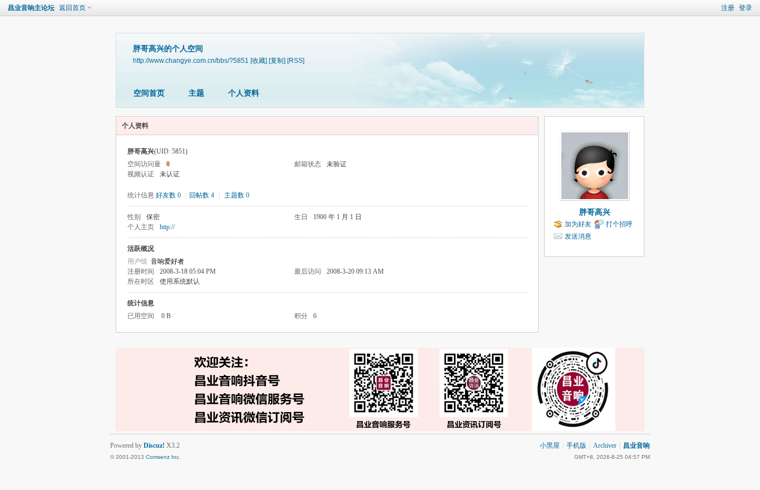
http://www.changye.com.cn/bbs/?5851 (191, 60)
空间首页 (149, 93)
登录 (745, 8)
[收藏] (258, 60)
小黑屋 (550, 445)
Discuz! (154, 445)
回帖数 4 (201, 195)
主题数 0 (236, 195)
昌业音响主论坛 (31, 8)
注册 (727, 8)
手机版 (576, 445)
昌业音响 (636, 445)
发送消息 (578, 236)
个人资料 (243, 93)
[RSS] (295, 60)
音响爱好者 (167, 261)
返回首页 (72, 8)
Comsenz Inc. (163, 457)
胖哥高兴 (594, 212)
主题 (196, 93)
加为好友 (578, 224)
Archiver (604, 445)
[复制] (277, 60)
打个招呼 (619, 224)
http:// (167, 227)
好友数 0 (168, 195)
